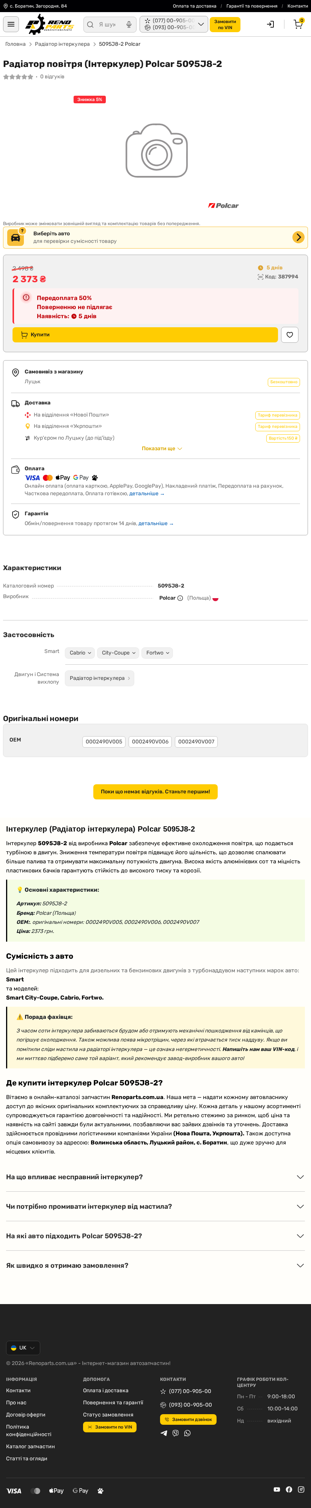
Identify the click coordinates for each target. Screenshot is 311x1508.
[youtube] (277, 1489)
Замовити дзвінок (192, 1419)
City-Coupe (116, 653)
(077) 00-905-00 (190, 1391)
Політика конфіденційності (28, 1431)
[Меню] (11, 24)
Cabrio (77, 653)
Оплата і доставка (106, 1390)
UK (22, 1348)
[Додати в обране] (289, 335)
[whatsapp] (187, 1433)
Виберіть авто (51, 233)
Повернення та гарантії (113, 1402)
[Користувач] (270, 24)
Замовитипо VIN (225, 24)
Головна (15, 44)
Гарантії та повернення (252, 6)
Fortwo (154, 653)
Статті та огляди (26, 1458)
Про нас (16, 1402)
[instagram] (301, 1489)
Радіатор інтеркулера (62, 44)
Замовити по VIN (113, 1427)
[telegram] (164, 1433)
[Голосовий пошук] (129, 25)
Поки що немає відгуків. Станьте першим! (155, 791)
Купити (40, 334)
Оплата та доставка (195, 6)
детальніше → (147, 493)
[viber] (175, 1433)
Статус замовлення (108, 1415)
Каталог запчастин (30, 1446)
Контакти (297, 6)
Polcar (167, 598)
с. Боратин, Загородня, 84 (38, 6)
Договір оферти (26, 1415)
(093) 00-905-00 (190, 1405)
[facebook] (289, 1489)
